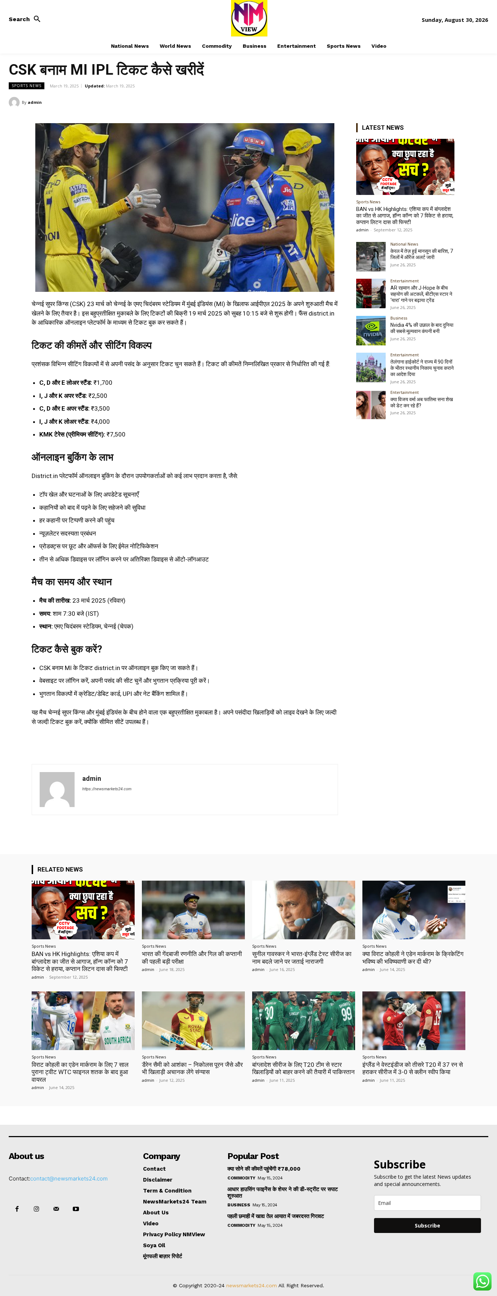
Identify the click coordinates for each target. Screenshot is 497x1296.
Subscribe (427, 1225)
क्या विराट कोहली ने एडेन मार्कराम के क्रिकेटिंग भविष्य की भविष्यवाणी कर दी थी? (413, 957)
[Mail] (56, 1209)
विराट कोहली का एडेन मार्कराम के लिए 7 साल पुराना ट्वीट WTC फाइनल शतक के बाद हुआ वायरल (80, 1072)
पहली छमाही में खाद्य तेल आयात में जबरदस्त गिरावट (275, 1216)
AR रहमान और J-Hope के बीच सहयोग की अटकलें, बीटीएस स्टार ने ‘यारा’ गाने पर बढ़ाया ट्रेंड (421, 294)
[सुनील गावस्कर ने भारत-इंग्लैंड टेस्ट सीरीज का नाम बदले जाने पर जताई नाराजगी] (303, 910)
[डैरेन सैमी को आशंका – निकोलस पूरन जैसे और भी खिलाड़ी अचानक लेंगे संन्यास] (193, 1020)
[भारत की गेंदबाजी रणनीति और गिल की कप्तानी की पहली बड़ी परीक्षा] (193, 910)
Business (398, 318)
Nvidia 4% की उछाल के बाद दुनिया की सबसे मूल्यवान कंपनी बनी (421, 328)
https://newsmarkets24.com (106, 789)
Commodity (241, 1178)
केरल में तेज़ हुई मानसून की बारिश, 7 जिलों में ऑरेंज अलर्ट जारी (421, 254)
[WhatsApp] (481, 102)
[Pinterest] (464, 102)
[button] (26, 19)
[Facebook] (431, 102)
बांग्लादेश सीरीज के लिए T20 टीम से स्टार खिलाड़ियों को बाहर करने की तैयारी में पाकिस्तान (303, 1068)
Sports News (26, 85)
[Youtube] (76, 1209)
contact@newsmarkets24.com (69, 1178)
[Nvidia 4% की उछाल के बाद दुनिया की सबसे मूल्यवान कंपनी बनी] (371, 330)
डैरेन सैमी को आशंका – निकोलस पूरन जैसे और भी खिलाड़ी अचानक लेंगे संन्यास (192, 1068)
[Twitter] (447, 102)
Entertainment (404, 281)
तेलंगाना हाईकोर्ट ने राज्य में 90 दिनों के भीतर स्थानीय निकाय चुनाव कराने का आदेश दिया (422, 368)
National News (404, 244)
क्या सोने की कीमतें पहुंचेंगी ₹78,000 (264, 1169)
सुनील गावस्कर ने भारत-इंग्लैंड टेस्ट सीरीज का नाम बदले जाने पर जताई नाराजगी (301, 957)
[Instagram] (36, 1209)
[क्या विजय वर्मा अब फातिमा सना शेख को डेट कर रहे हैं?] (371, 405)
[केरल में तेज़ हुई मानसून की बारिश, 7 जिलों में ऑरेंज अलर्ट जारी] (371, 256)
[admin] (15, 102)
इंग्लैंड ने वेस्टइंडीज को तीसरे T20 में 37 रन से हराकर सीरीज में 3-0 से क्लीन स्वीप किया (412, 1068)
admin (35, 102)
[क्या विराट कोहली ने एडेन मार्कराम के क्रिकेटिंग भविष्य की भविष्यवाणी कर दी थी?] (413, 910)
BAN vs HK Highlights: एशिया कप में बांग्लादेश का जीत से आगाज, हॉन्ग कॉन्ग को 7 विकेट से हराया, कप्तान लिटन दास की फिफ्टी (404, 216)
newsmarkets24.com (251, 1285)
